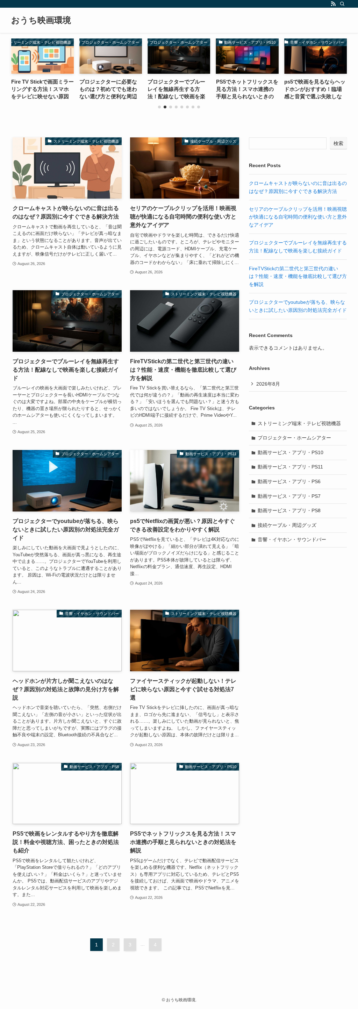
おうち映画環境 (41, 20)
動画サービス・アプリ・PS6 (289, 481)
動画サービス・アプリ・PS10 (290, 452)
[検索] (342, 4)
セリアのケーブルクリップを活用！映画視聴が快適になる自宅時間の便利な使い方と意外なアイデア (298, 217)
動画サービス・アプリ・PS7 (289, 496)
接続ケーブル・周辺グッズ (287, 525)
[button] (159, 107)
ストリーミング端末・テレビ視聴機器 (299, 423)
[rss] (333, 4)
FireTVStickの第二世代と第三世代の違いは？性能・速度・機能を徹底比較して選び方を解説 (298, 276)
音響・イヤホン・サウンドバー (292, 539)
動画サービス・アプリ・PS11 (290, 467)
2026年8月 (268, 384)
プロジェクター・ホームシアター (294, 438)
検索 (338, 143)
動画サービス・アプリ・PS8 (289, 510)
